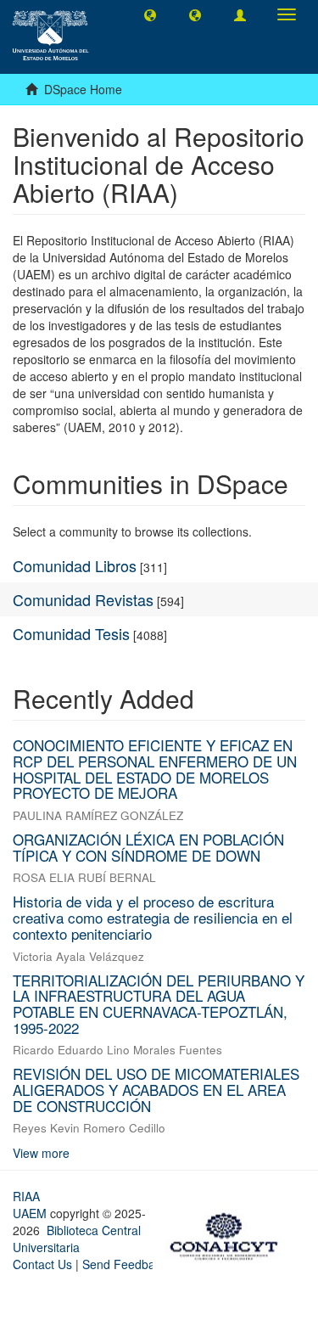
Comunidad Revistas (83, 599)
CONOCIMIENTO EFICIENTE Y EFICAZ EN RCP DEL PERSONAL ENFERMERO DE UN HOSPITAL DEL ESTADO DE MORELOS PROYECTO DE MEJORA (155, 768)
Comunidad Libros (75, 565)
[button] (150, 14)
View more (41, 1152)
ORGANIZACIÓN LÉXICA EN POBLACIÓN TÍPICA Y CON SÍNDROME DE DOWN (148, 847)
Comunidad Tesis (71, 633)
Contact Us (42, 1264)
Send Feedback (124, 1264)
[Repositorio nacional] (229, 1234)
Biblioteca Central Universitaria (77, 1239)
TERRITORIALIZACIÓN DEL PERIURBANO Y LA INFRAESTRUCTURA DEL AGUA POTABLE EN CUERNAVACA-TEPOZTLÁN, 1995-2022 (158, 1003)
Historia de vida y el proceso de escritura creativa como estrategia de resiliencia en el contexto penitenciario (153, 917)
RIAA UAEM (31, 1205)
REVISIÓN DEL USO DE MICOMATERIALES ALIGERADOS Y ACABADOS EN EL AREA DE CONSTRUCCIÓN (156, 1089)
